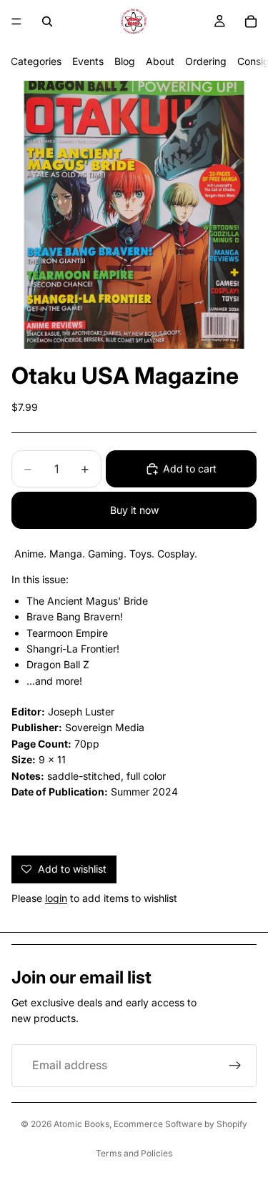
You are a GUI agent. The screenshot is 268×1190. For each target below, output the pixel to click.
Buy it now (134, 510)
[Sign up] (235, 1066)
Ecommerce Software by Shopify (180, 1124)
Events (88, 61)
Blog (124, 61)
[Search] (47, 21)
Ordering (206, 61)
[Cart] (251, 21)
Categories (36, 61)
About (160, 61)
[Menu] (16, 21)
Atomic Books (81, 1124)
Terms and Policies (134, 1153)
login (56, 898)
